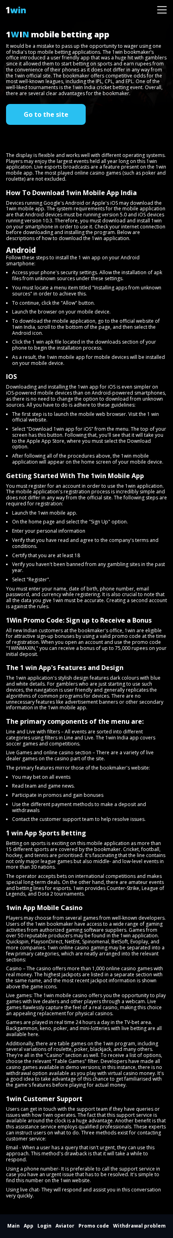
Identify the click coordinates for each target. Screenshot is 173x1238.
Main (13, 1225)
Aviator (65, 1225)
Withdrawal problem (139, 1225)
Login (44, 1225)
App (28, 1225)
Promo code (93, 1225)
